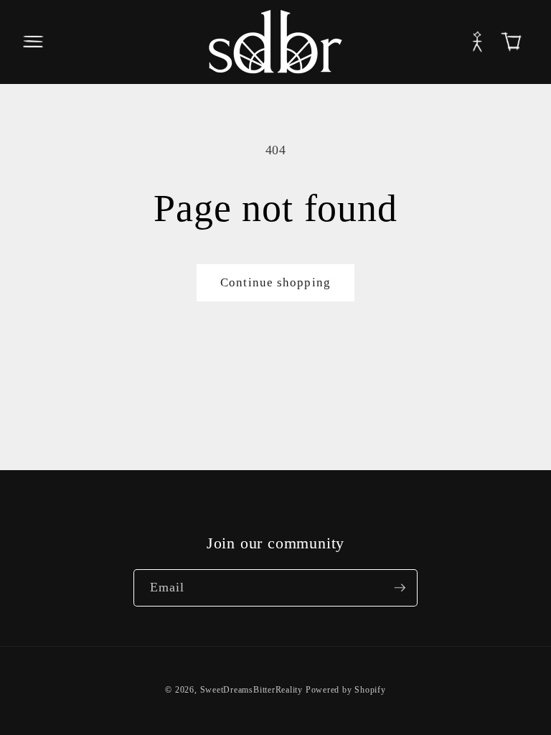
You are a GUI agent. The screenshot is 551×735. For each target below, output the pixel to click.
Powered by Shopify (346, 690)
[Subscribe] (399, 588)
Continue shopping (275, 282)
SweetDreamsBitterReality (251, 690)
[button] (33, 41)
